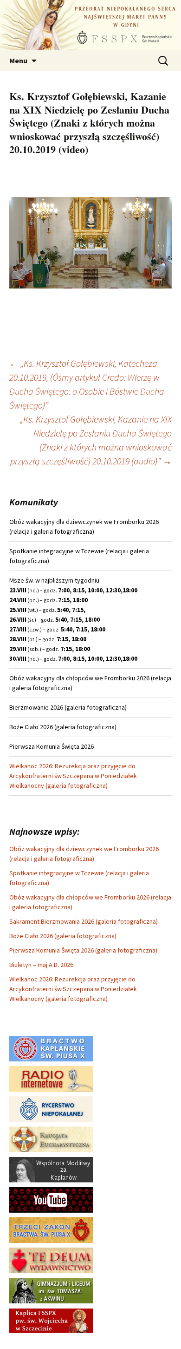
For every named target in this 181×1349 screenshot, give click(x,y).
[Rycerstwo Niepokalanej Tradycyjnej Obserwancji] (51, 1108)
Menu (18, 60)
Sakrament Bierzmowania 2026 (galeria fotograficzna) (83, 921)
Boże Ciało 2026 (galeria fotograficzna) (62, 936)
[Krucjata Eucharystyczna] (51, 1138)
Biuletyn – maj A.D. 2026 (41, 964)
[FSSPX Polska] (51, 1199)
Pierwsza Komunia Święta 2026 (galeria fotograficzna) (83, 950)
